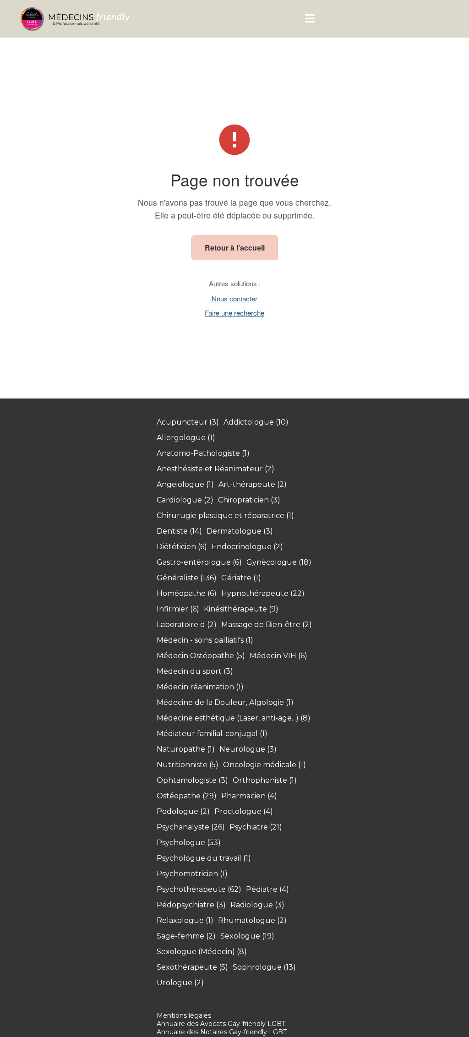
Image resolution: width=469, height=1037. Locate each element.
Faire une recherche (234, 312)
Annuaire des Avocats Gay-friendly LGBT (221, 1024)
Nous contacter (234, 298)
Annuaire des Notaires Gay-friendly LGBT (222, 1032)
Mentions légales (184, 1015)
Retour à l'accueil (235, 247)
